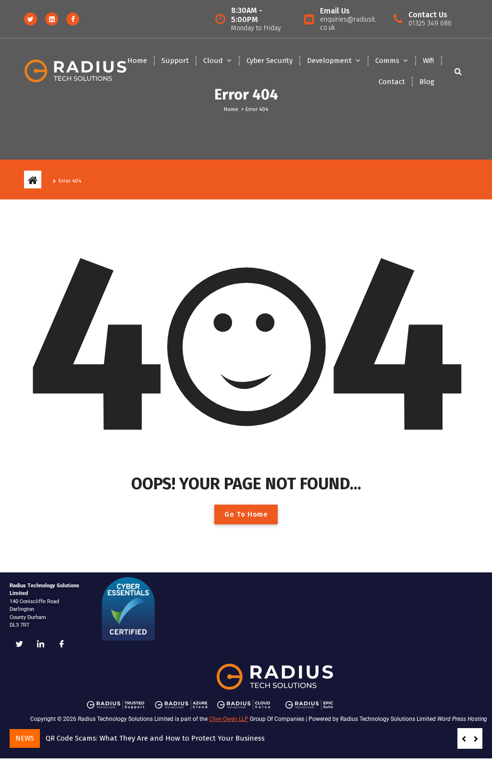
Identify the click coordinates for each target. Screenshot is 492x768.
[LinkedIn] (40, 644)
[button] (475, 738)
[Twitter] (19, 644)
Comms (387, 60)
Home (137, 60)
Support (175, 60)
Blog (426, 81)
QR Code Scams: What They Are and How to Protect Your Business (155, 738)
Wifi (428, 60)
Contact (392, 81)
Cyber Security (269, 60)
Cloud (213, 60)
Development (329, 60)
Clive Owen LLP (228, 719)
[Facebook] (61, 644)
